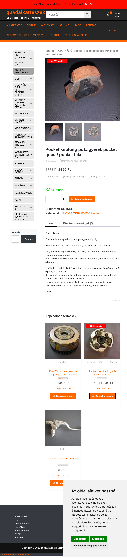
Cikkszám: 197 (63, 380)
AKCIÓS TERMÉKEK (75, 213)
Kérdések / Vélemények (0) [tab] (78, 223)
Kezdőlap (49, 51)
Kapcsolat (20, 537)
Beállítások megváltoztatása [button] (90, 545)
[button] (116, 91)
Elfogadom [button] (80, 538)
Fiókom (112, 30)
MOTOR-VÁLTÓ (64, 51)
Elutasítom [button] (98, 538)
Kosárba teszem (84, 199)
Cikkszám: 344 (104, 380)
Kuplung (78, 51)
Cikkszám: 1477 (63, 467)
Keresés (16, 232)
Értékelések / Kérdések (73, 161)
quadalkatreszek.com (31, 12)
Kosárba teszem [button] (65, 396)
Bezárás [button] (90, 4)
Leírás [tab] (51, 223)
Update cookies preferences (14, 554)
